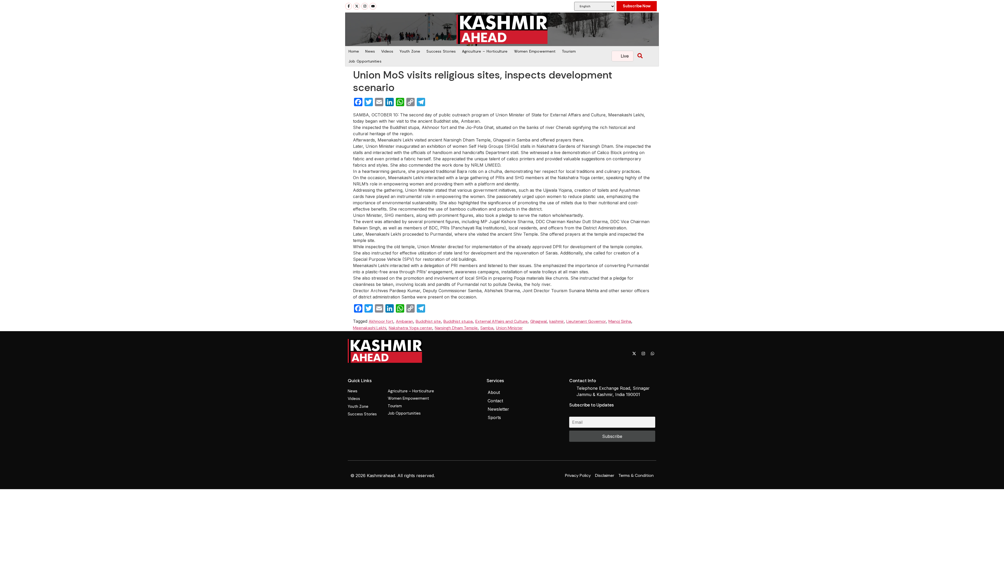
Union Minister (509, 328)
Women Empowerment (535, 51)
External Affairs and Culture (501, 321)
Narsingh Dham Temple (456, 328)
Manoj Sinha (619, 321)
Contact (495, 400)
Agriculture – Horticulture (485, 51)
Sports (494, 417)
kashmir (556, 321)
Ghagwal (538, 321)
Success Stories (441, 51)
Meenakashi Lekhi (369, 328)
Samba (486, 328)
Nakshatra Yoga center (410, 328)
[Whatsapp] (652, 353)
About (494, 392)
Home (354, 51)
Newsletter (498, 409)
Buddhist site (428, 321)
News (370, 51)
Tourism (569, 51)
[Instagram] (364, 6)
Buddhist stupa (458, 321)
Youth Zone (410, 51)
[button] (640, 56)
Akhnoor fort (381, 321)
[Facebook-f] (348, 6)
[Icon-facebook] (625, 353)
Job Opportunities (365, 61)
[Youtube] (372, 6)
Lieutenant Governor (586, 321)
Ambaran (404, 321)
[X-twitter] (356, 6)
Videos (387, 51)
